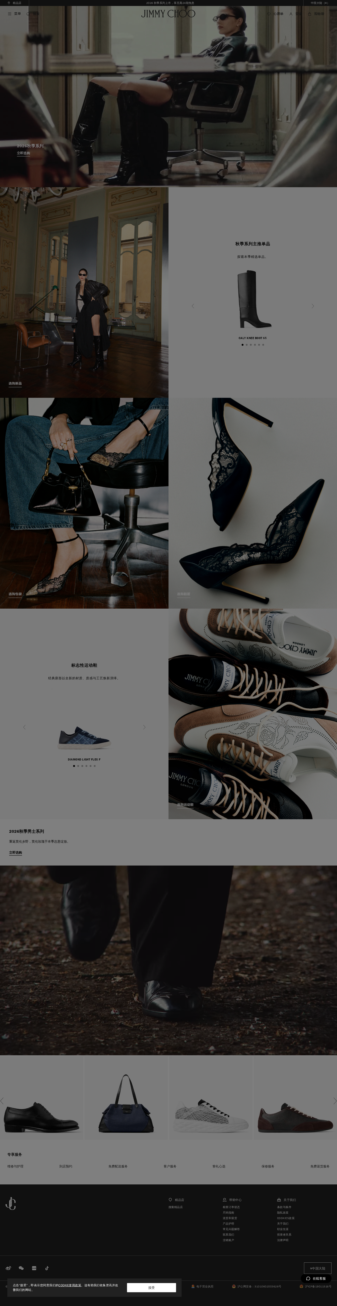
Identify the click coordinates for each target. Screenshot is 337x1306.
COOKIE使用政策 (69, 1285)
